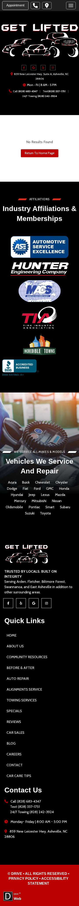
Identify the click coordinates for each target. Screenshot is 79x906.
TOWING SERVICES (22, 700)
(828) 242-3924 (47, 96)
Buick (26, 482)
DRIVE (16, 874)
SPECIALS (14, 711)
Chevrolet (42, 482)
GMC (50, 489)
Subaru (65, 507)
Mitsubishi (39, 501)
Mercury (20, 501)
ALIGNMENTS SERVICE (24, 689)
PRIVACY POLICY (23, 878)
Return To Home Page (39, 153)
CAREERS (14, 754)
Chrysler (62, 482)
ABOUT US (15, 646)
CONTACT (15, 765)
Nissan (57, 501)
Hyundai (17, 495)
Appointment (15, 5)
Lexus (45, 495)
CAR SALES (15, 732)
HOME (11, 635)
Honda (64, 489)
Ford (37, 489)
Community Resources (27, 657)
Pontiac (34, 507)
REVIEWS (14, 722)
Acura (12, 482)
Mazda (60, 495)
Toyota (45, 513)
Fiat (25, 489)
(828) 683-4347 (27, 91)
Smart (49, 507)
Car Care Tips (19, 776)
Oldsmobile (14, 507)
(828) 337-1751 (57, 91)
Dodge (12, 489)
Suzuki (29, 513)
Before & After (20, 668)
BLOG (11, 743)
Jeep (32, 495)
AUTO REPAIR (18, 678)
